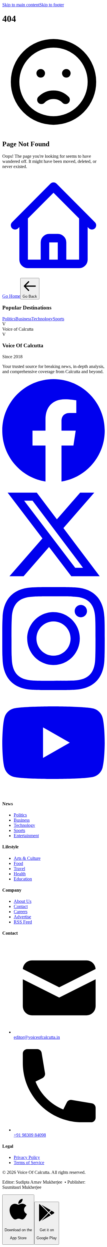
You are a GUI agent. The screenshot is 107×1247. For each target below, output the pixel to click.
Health (20, 873)
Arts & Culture (27, 858)
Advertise (22, 916)
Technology (42, 318)
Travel (19, 868)
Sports (58, 318)
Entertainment (26, 835)
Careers (20, 911)
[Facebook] (53, 480)
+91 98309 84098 (30, 1135)
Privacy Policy (27, 1157)
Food (18, 863)
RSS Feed (23, 921)
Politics (8, 318)
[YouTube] (53, 792)
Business (23, 318)
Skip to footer (51, 4)
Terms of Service (29, 1162)
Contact (21, 906)
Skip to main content (20, 4)
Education (23, 878)
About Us (22, 901)
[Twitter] (53, 584)
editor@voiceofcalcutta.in (37, 1037)
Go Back (30, 296)
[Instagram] (53, 688)
